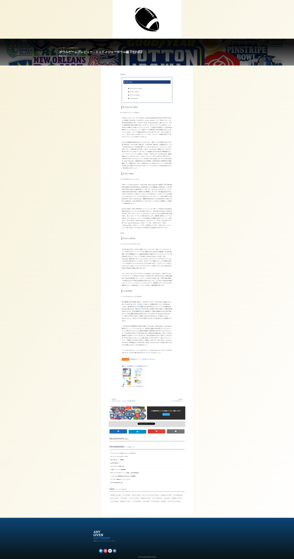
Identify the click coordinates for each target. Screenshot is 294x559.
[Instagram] (105, 551)
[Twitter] (101, 551)
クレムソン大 (114, 498)
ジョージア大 (114, 501)
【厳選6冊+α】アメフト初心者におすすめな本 (142, 359)
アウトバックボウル (135, 95)
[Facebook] (115, 551)
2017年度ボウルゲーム (20, 40)
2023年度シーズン (125, 501)
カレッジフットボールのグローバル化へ (119, 456)
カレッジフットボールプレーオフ (150, 495)
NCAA (163, 501)
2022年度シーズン (145, 498)
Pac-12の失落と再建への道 (116, 482)
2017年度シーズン (11, 40)
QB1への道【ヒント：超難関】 (117, 459)
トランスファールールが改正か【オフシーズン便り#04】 (123, 453)
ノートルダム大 (136, 501)
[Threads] (110, 551)
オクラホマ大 (155, 501)
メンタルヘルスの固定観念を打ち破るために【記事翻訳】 (123, 476)
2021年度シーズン (166, 495)
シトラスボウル (134, 98)
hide (130, 82)
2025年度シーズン (176, 498)
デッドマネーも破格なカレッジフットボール (120, 479)
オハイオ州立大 (177, 495)
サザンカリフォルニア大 (174, 501)
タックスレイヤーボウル (136, 88)
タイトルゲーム (137, 213)
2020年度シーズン (115, 495)
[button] (166, 414)
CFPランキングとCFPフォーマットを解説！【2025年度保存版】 (124, 472)
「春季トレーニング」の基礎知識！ (118, 469)
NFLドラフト (136, 495)
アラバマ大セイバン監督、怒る (117, 466)
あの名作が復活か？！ (115, 463)
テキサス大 (146, 501)
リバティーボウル (134, 92)
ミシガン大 (123, 498)
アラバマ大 (126, 495)
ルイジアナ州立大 (157, 498)
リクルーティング (133, 498)
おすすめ (167, 498)
